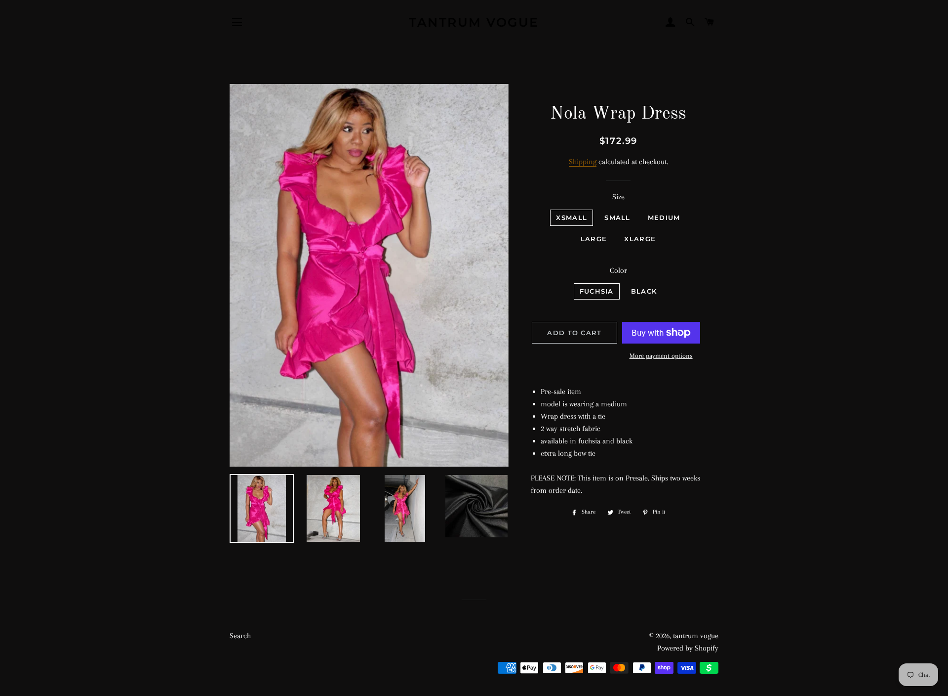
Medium (664, 217)
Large (594, 239)
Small (617, 217)
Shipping (582, 161)
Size (618, 196)
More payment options (661, 355)
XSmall (571, 217)
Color (618, 270)
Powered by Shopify (687, 648)
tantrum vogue (474, 22)
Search (240, 635)
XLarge (640, 239)
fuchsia (597, 291)
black (644, 291)
